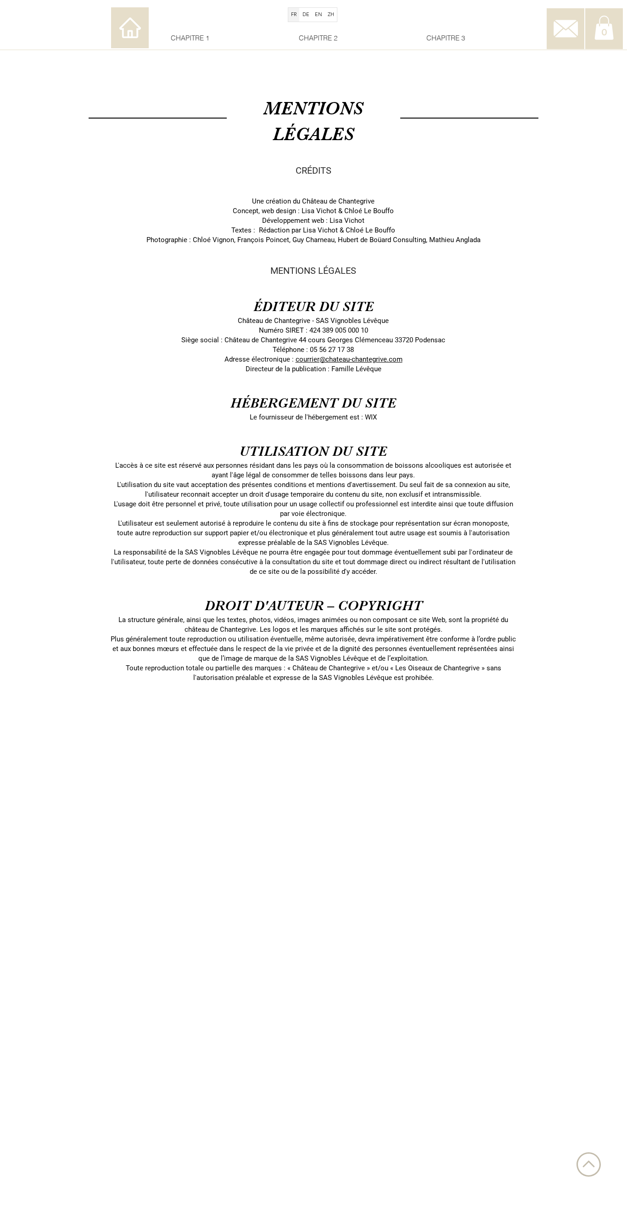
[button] (604, 28)
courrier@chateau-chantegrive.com (349, 359)
